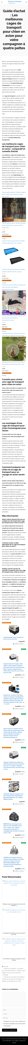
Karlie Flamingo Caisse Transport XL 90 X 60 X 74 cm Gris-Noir (13, 638)
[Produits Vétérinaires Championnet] (14, 2)
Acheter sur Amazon (19, 643)
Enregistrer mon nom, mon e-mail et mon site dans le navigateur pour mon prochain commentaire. (14, 1023)
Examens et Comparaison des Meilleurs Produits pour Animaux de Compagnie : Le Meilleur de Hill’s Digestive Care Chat (13, 979)
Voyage (6, 966)
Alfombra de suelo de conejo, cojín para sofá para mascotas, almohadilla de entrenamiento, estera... (13, 287)
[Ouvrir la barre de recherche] (2, 2)
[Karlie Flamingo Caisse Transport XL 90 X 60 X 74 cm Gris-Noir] (14, 629)
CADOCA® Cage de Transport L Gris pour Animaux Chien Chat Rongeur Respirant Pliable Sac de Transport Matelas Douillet (13, 796)
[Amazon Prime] (23, 675)
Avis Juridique (15, 1040)
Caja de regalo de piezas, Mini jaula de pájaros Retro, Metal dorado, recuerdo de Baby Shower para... (14, 194)
